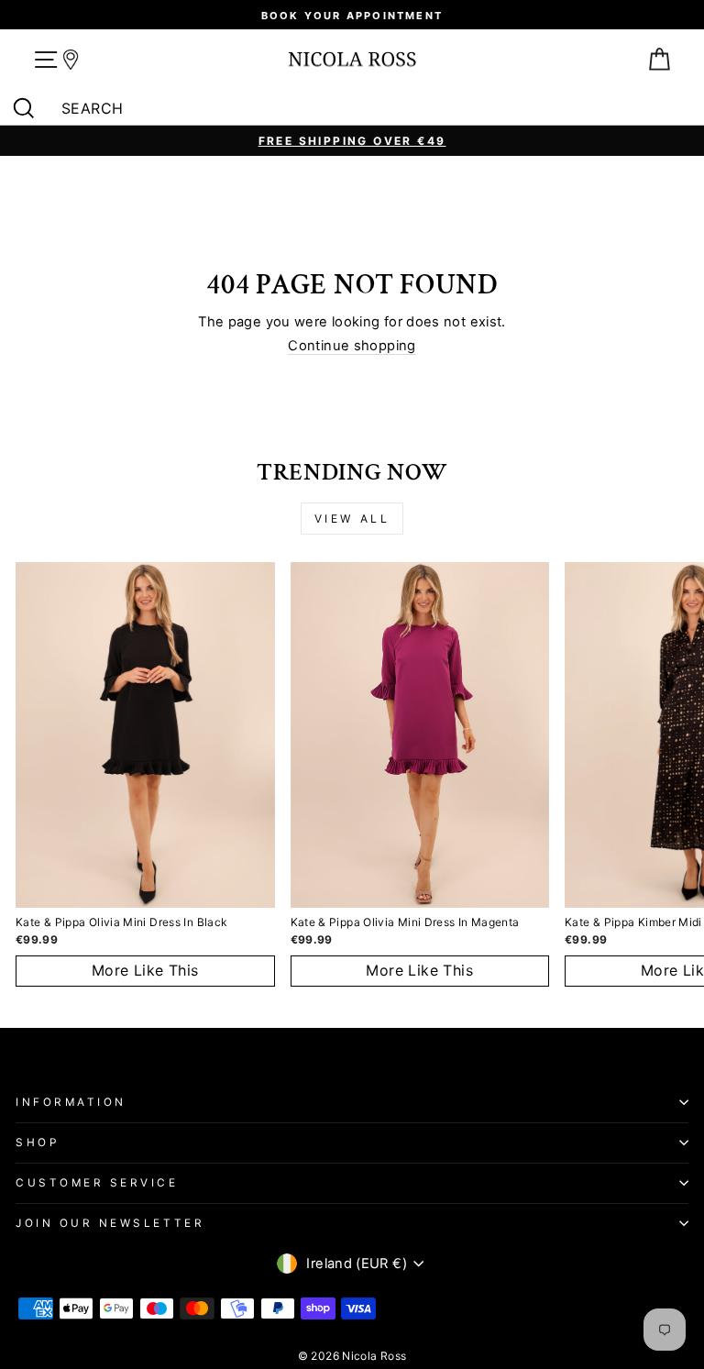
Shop (37, 1142)
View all (352, 518)
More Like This (145, 970)
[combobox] (356, 109)
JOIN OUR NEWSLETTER (110, 1223)
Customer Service (97, 1182)
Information (71, 1102)
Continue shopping (351, 346)
